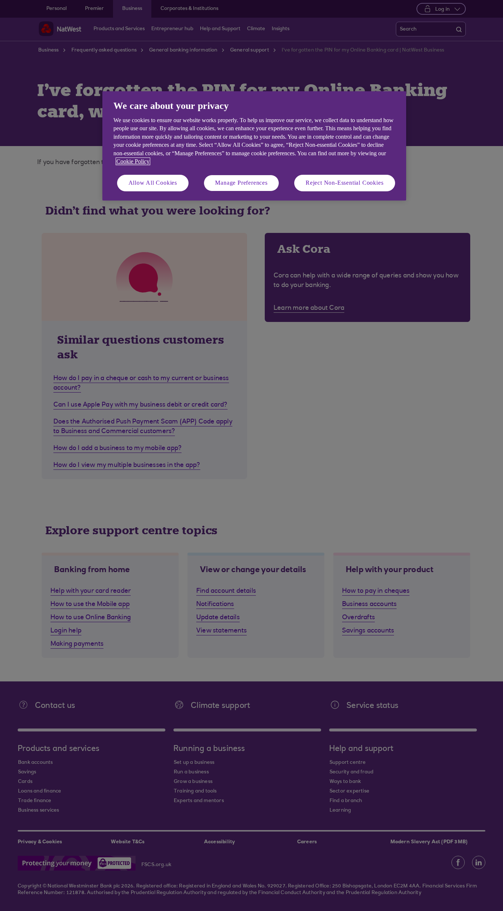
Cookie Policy (133, 161)
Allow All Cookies (153, 183)
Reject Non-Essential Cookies (344, 183)
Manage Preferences (241, 183)
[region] (254, 146)
